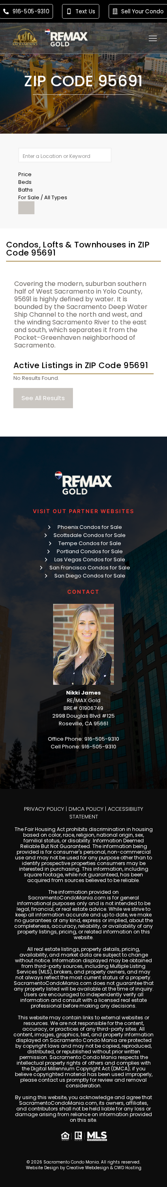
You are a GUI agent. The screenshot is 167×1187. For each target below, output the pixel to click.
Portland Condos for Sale (90, 551)
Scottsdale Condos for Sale (90, 535)
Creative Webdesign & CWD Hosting (103, 1168)
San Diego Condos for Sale (89, 576)
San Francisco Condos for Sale (89, 567)
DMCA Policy (86, 809)
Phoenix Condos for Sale (90, 527)
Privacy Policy (44, 809)
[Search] (26, 207)
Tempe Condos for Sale (89, 543)
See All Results (43, 398)
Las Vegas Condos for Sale (89, 559)
